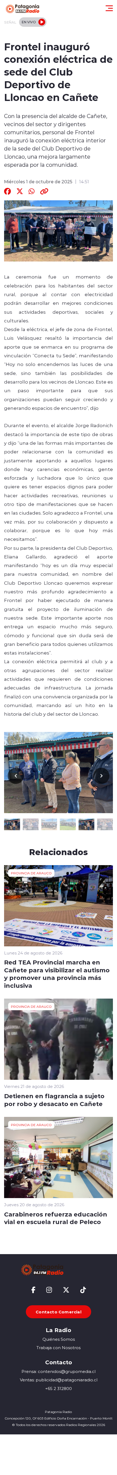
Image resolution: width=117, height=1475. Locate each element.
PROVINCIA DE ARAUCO (31, 873)
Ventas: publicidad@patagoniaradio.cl (58, 1379)
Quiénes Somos (58, 1339)
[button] (101, 776)
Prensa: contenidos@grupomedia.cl (58, 1371)
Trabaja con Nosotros (58, 1347)
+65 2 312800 (58, 1388)
